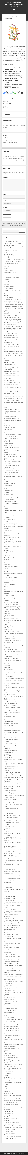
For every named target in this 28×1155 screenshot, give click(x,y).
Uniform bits (7, 1077)
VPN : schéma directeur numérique (12, 636)
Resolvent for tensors (9, 357)
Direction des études (9, 245)
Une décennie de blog (9, 494)
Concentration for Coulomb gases (12, 644)
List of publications (7, 108)
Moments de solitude (9, 1124)
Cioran (5, 1042)
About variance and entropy (10, 315)
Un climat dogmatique (9, 1129)
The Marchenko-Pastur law (10, 1102)
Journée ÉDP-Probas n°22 (10, 638)
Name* (4, 194)
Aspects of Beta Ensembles (10, 557)
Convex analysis (8, 996)
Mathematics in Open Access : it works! (13, 645)
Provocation (7, 1135)
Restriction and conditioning (10, 250)
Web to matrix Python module (11, 963)
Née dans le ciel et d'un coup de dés (12, 541)
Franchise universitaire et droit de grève (13, 510)
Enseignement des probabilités (11, 867)
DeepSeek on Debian (9, 254)
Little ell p (6, 395)
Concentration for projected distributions (13, 304)
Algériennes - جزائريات (9, 342)
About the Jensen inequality (10, 837)
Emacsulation (7, 916)
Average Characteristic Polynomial (12, 871)
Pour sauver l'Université (9, 896)
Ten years (6, 994)
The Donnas (7, 414)
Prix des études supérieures (10, 663)
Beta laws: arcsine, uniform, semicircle (13, 1079)
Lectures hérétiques (8, 297)
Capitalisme (7, 1015)
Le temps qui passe (8, 288)
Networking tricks (8, 983)
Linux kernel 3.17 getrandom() (11, 774)
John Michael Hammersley (10, 1001)
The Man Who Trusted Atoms (11, 330)
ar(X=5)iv (6, 413)
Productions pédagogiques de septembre (14, 775)
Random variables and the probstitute (13, 902)
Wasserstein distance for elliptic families (13, 303)
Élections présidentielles (9, 929)
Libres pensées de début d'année (11, 386)
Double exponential (8, 1113)
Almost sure (7, 571)
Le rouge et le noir (8, 714)
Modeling (6, 492)
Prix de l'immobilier (8, 1071)
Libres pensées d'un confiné (10, 501)
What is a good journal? (9, 898)
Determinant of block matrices (11, 914)
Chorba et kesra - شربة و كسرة (11, 349)
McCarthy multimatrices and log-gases (13, 351)
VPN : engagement (8, 669)
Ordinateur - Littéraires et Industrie (12, 866)
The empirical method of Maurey (11, 1030)
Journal (6, 1023)
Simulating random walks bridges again (13, 922)
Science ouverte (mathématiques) (12, 422)
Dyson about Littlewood (9, 826)
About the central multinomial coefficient (13, 727)
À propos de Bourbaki (9, 380)
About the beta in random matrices (12, 382)
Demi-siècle (7, 366)
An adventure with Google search (12, 737)
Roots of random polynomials (11, 1005)
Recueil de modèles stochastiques (12, 772)
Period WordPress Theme (10, 1153)
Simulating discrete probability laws (12, 925)
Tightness (6, 741)
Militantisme (7, 514)
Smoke (6, 1052)
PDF (17, 55)
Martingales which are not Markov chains (14, 959)
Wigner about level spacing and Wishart (13, 777)
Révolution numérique (9, 900)
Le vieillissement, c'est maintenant (12, 846)
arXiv (5, 532)
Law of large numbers (9, 561)
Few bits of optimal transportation (12, 411)
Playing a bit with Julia (9, 615)
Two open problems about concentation (13, 992)
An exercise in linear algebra (10, 743)
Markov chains (7, 1003)
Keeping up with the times (10, 373)
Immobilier (6, 770)
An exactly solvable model (10, 454)
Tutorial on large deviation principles (12, 606)
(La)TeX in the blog (8, 1131)
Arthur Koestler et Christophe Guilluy (12, 322)
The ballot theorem (8, 913)
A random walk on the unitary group (12, 938)
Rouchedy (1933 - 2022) (10, 362)
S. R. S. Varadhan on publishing (11, 608)
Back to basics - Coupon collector (12, 1122)
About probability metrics (10, 324)
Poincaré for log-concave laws (11, 371)
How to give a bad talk (9, 588)
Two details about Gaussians (11, 333)
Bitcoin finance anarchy (9, 1033)
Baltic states (7, 754)
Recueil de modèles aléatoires (11, 701)
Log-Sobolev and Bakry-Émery (11, 384)
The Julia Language (8, 813)
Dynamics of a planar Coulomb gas (12, 420)
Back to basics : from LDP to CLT (12, 344)
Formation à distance (9, 499)
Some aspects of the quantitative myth (13, 1039)
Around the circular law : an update (12, 579)
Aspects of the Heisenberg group (12, 987)
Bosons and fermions (9, 931)
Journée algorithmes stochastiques (12, 640)
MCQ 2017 (6, 568)
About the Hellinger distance (10, 519)
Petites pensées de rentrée (10, 589)
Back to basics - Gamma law (11, 604)
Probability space (8, 530)
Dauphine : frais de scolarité (10, 710)
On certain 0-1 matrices (9, 756)
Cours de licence (8, 378)
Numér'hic (6, 512)
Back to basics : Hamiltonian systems (13, 355)
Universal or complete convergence (12, 858)
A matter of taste (8, 985)
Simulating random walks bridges (12, 923)
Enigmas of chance (7, 103)
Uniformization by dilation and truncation (13, 515)
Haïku (5, 1086)
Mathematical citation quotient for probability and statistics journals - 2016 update (13, 672)
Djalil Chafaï (6, 135)
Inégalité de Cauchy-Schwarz (11, 1089)
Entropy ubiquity (8, 748)
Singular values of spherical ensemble (13, 261)
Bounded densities (8, 1111)
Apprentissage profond (9, 694)
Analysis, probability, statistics (11, 552)
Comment (5, 177)
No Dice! (6, 1075)
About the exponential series (10, 649)
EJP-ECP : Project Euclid (9, 700)
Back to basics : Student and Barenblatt (13, 326)
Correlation (6, 1106)
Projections (7, 555)
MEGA (5, 624)
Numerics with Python (9, 979)
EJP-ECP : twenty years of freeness (12, 712)
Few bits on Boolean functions (11, 961)
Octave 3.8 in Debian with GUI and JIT (12, 820)
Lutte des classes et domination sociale (13, 654)
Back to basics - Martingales (11, 745)
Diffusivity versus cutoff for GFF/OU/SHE (14, 259)
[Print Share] (22, 92)
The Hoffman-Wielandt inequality (12, 970)
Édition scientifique (8, 369)
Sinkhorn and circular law (10, 436)
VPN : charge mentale (9, 642)
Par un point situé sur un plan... (11, 577)
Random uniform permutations (11, 1028)
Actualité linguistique (9, 479)
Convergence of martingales (11, 566)
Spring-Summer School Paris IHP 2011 (13, 1032)
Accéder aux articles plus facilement (12, 418)
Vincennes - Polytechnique (10, 705)
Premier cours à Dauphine (10, 848)
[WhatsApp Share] (14, 92)
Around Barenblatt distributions (11, 283)
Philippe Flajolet (7, 1073)
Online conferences (8, 490)
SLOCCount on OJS (8, 757)
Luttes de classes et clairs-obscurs (12, 243)
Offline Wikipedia (8, 792)
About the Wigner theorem (10, 909)
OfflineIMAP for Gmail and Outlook (12, 631)
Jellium (6, 544)
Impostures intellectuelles (10, 790)
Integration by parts (8, 968)
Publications (7, 517)
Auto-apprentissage (9, 626)
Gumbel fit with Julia (9, 613)
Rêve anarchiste (8, 830)
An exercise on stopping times (11, 904)
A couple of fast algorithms (10, 1014)
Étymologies (7, 647)
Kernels (6, 548)
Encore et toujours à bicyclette (11, 416)
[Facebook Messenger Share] (4, 92)
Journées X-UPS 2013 (9, 873)
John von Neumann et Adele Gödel (12, 301)
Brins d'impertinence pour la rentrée (12, 434)
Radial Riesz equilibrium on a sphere (12, 331)
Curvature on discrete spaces (11, 1104)
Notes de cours (7, 1091)
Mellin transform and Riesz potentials (13, 398)
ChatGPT (6, 252)
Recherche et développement (11, 497)
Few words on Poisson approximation (13, 1127)
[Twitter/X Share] (7, 92)
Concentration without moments (12, 617)
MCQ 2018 (6, 521)
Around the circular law (9, 999)
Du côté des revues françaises (11, 808)
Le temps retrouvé (8, 443)
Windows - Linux (8, 629)
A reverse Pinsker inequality (10, 358)
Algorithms (6, 932)
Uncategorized (12, 98)
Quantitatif (6, 600)
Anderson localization (9, 1133)
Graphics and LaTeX (9, 1012)
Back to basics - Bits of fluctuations (12, 620)
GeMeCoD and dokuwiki (9, 997)
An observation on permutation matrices (13, 920)
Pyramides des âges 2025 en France (12, 290)
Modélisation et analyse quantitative (12, 469)
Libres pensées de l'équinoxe (11, 337)
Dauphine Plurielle (8, 676)
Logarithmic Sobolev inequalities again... (13, 321)
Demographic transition (9, 918)
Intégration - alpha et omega (10, 703)
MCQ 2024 (6, 284)
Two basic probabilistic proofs (11, 1017)
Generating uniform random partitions (13, 927)
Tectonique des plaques (9, 990)
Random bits (7, 828)
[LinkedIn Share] (11, 92)
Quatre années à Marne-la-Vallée (11, 857)
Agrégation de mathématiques (11, 1026)
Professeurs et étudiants (10, 543)
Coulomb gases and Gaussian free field (13, 598)
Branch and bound (8, 988)
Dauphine (6, 559)
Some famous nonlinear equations (12, 1041)
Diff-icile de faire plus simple (10, 954)
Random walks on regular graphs (12, 815)
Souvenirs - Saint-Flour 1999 (11, 799)
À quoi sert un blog (8, 1093)
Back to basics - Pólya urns (10, 716)
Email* (4, 200)
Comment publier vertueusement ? (12, 409)
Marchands (7, 941)
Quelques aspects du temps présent (12, 736)
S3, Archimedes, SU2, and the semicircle (13, 299)
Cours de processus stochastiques (12, 317)
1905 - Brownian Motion (10, 940)
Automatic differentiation (10, 597)
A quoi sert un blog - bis (9, 1055)
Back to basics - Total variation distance (13, 1125)
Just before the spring (9, 936)
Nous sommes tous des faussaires (12, 730)
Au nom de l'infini (8, 496)
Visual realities (7, 882)
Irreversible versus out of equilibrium (12, 570)
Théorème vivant (8, 887)
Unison (6, 481)
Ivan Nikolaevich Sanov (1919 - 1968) (13, 306)
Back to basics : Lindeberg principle (12, 328)
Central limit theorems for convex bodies (13, 974)
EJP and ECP (7, 972)
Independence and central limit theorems (13, 981)
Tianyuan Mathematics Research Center (13, 241)
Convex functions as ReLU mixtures (12, 292)
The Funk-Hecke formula (10, 441)
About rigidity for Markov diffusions (12, 319)
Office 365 (6, 627)
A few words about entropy (10, 335)
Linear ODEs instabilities (9, 364)
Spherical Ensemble (9, 286)
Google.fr (6, 1088)
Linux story (6, 1006)
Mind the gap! (7, 667)
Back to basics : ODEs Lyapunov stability (13, 353)
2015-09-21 (9, 18)
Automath (6, 281)
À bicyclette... (7, 781)
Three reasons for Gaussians (11, 460)
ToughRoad (7, 622)
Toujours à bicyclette (9, 746)
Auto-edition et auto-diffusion (11, 934)
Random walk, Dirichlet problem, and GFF (14, 779)
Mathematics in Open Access (11, 658)
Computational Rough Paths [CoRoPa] (13, 1098)
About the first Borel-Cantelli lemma (12, 911)
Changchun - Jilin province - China (12, 1024)
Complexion (7, 665)
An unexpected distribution (10, 523)
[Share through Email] (18, 92)
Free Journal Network (9, 595)
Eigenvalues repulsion (9, 393)
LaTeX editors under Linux (10, 869)
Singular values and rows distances (12, 1100)
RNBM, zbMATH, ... (8, 445)
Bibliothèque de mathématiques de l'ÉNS (13, 396)
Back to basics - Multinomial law (11, 864)
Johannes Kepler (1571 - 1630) (11, 367)
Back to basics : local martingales (12, 470)
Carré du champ (8, 656)
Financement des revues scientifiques (13, 546)
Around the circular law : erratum (11, 618)
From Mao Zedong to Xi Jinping (11, 400)
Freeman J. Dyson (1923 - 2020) (11, 391)
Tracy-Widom (7, 1053)
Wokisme (6, 360)
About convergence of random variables (13, 524)
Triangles (6, 831)
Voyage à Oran (7, 1080)
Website (5, 207)
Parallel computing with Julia (11, 602)
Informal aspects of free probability (12, 793)
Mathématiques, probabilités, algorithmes (14, 678)
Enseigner (6, 550)
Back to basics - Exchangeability (11, 728)
